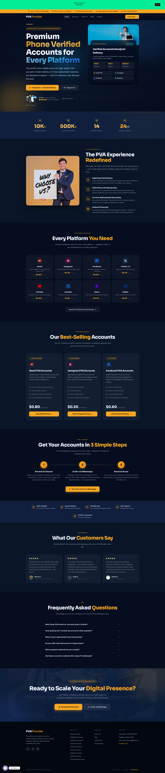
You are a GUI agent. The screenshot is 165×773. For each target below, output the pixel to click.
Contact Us (98, 740)
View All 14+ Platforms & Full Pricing (81, 310)
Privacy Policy (99, 743)
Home (67, 17)
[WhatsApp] (28, 749)
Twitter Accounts (76, 743)
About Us (85, 17)
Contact (99, 17)
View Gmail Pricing (43, 414)
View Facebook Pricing (120, 414)
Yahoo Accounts (75, 750)
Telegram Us (70, 88)
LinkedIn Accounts (76, 753)
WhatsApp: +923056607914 (128, 734)
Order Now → (132, 17)
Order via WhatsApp (99, 707)
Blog (92, 17)
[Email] (38, 749)
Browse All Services (69, 707)
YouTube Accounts (76, 747)
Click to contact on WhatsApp (39, 11)
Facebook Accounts (76, 740)
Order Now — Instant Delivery (44, 88)
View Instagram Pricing (81, 414)
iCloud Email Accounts (77, 759)
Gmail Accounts (75, 734)
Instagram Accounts (76, 737)
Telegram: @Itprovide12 (126, 737)
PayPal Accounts (75, 756)
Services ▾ (75, 17)
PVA (34, 16)
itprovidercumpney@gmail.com (129, 740)
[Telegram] (33, 749)
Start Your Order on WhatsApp (84, 489)
